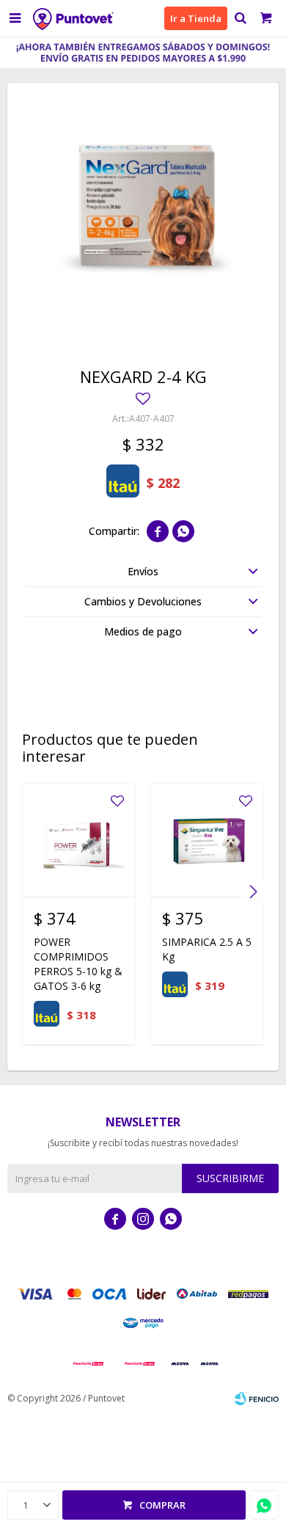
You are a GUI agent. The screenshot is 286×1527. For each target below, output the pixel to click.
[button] (240, 18)
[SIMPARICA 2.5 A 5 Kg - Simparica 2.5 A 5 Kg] (207, 840)
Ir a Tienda (195, 18)
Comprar (162, 1505)
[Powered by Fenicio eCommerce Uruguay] (257, 1399)
